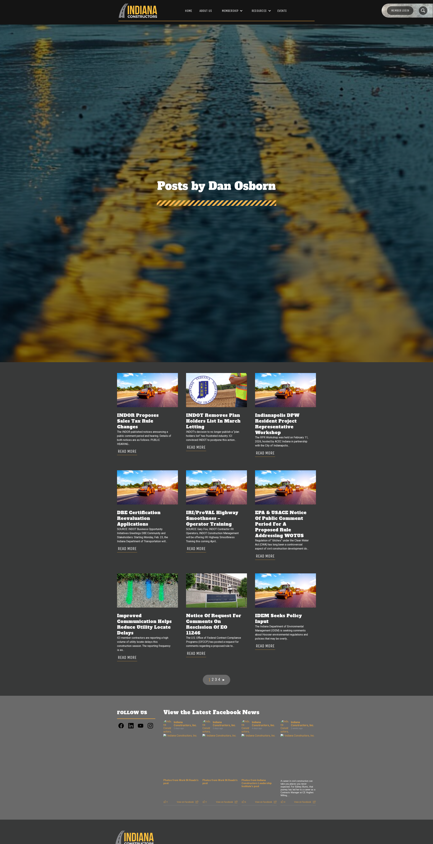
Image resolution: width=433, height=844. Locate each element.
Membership (230, 11)
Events (282, 11)
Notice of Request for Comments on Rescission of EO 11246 (213, 624)
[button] (230, 10)
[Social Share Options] (197, 802)
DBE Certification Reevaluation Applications (139, 518)
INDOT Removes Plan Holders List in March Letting (213, 421)
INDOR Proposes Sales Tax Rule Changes (138, 421)
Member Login (400, 10)
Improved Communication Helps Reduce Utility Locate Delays (144, 624)
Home (188, 11)
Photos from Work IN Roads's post (180, 782)
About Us (205, 11)
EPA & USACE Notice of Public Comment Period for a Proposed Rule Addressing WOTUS (280, 524)
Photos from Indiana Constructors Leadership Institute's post (257, 783)
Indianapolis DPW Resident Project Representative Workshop (277, 424)
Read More (127, 451)
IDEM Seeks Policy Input (278, 618)
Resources (259, 11)
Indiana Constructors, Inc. (185, 724)
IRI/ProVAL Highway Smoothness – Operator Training (212, 518)
